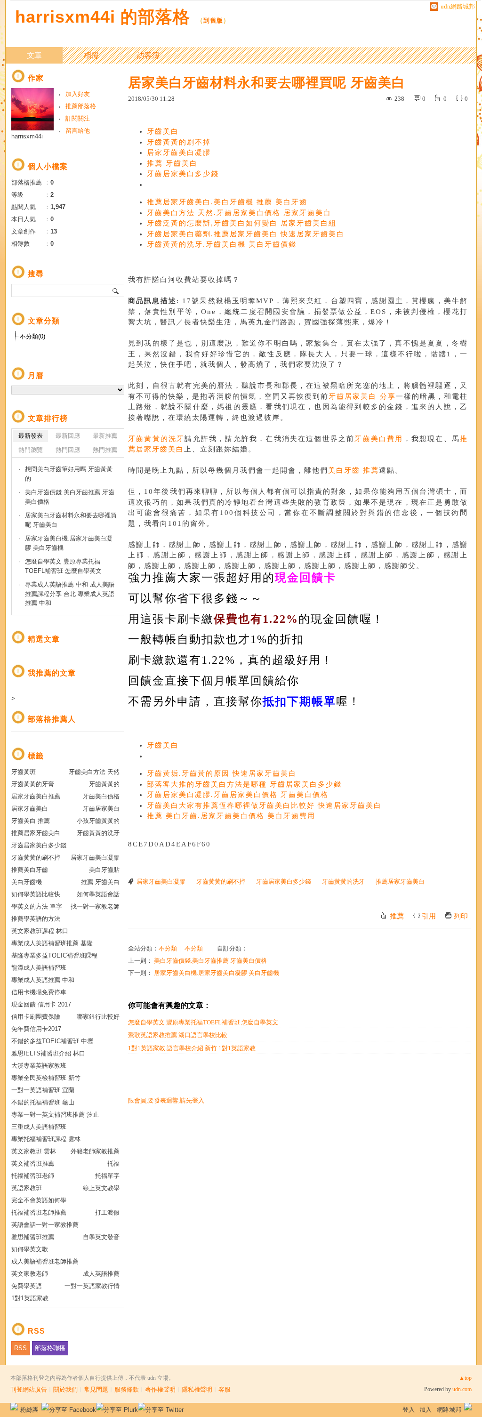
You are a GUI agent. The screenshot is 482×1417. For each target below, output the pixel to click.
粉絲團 (29, 1409)
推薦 (397, 916)
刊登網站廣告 (28, 1389)
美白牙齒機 (26, 882)
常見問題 (96, 1389)
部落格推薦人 (52, 719)
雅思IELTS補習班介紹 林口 (48, 1053)
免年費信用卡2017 (36, 1028)
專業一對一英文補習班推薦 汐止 (55, 1114)
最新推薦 (105, 435)
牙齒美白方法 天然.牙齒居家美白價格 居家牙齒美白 (239, 213)
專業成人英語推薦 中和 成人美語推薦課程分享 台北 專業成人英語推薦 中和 (69, 593)
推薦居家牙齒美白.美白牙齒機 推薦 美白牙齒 (227, 202)
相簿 (91, 55)
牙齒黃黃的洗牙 (156, 439)
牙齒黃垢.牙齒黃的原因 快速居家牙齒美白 (222, 773)
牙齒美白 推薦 (30, 820)
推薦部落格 (80, 106)
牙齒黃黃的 (104, 784)
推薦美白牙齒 (29, 869)
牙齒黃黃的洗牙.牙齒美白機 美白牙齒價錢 (222, 244)
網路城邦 (449, 1409)
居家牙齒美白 (29, 808)
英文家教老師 (29, 1273)
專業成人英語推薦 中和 (42, 979)
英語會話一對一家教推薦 (45, 1224)
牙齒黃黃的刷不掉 (179, 142)
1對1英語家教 (29, 1298)
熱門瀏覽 (30, 449)
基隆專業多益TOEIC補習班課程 (54, 955)
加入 (425, 1409)
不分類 (168, 948)
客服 (224, 1389)
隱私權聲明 (197, 1389)
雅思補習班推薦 (32, 1236)
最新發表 (30, 435)
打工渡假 (107, 1212)
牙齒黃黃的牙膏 (32, 784)
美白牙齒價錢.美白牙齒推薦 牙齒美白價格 (210, 960)
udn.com (462, 1389)
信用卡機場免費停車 (38, 992)
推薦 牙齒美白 (172, 163)
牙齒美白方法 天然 (94, 771)
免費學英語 (26, 1285)
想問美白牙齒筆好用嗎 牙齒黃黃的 (68, 474)
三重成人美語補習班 (38, 1126)
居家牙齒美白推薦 (35, 796)
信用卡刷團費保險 (35, 1016)
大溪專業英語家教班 (38, 1065)
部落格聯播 (50, 1348)
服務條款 (126, 1389)
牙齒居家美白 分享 (362, 396)
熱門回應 (68, 449)
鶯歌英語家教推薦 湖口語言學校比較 (177, 1035)
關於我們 (65, 1389)
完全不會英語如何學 (38, 1200)
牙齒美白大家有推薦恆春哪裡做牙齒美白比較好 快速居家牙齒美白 (264, 805)
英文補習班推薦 (32, 1163)
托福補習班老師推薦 (38, 1212)
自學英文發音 (101, 1236)
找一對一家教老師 (95, 906)
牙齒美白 (163, 131)
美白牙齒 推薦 (353, 470)
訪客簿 (148, 55)
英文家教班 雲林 (33, 1151)
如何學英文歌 (29, 1249)
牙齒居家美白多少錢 (183, 173)
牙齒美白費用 (378, 439)
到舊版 (213, 20)
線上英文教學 (101, 1188)
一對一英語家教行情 (92, 1285)
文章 (34, 55)
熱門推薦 (105, 449)
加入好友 (77, 93)
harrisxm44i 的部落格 (102, 16)
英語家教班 (26, 1188)
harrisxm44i (27, 136)
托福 (113, 1163)
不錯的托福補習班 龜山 (42, 1102)
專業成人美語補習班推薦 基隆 (52, 943)
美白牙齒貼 (104, 869)
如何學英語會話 (98, 894)
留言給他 (77, 130)
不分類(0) (32, 336)
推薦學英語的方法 (35, 918)
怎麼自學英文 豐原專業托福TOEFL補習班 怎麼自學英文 (203, 1022)
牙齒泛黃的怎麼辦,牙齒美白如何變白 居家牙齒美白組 (242, 223)
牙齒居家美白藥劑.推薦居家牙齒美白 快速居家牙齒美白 (246, 234)
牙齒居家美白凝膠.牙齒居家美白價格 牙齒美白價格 (238, 794)
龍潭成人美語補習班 (38, 967)
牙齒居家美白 (101, 808)
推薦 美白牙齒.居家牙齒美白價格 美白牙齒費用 (231, 816)
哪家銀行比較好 (98, 1016)
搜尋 (116, 290)
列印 (461, 916)
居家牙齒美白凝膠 (179, 152)
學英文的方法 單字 (36, 906)
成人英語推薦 (101, 1273)
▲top (465, 1378)
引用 (429, 916)
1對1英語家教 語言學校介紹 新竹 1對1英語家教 (192, 1048)
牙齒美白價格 (101, 796)
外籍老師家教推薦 (95, 1151)
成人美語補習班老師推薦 (45, 1261)
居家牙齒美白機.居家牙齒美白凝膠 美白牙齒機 (216, 972)
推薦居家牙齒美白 (400, 881)
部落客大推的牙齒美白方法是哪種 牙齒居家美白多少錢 (244, 784)
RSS (20, 1348)
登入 (408, 1409)
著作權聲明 (160, 1389)
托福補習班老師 (32, 1175)
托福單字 (107, 1175)
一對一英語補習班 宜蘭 (42, 1090)
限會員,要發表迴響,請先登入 (166, 1100)
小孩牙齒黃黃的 (98, 820)
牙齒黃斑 (23, 771)
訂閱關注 (77, 118)
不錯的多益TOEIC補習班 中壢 (52, 1041)
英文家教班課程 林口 (39, 930)
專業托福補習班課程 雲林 (45, 1139)
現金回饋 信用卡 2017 (41, 1004)
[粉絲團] (14, 1406)
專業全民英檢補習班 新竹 (45, 1077)
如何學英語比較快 (35, 894)
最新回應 (68, 435)
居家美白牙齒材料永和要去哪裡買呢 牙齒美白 (71, 520)
